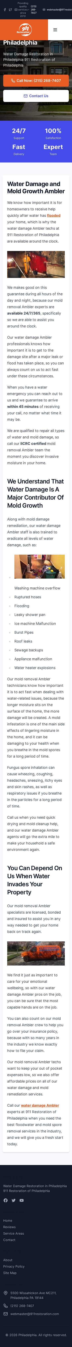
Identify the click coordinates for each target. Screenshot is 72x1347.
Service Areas (13, 1233)
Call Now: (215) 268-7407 (39, 80)
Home (7, 1220)
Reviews (9, 1227)
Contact (9, 1240)
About (7, 1260)
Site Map (10, 1273)
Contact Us (38, 96)
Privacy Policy (14, 1266)
